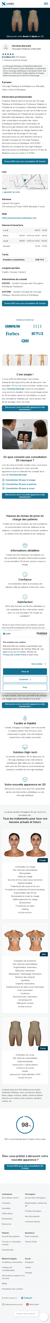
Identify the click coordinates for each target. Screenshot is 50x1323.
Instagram (29, 1262)
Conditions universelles (12, 1262)
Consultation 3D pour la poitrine (21, 484)
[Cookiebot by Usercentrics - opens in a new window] (36, 633)
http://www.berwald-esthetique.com (19, 218)
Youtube (28, 1273)
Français (28, 1298)
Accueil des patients (11, 1236)
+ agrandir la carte (11, 192)
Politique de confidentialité (8, 1268)
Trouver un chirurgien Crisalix (11, 1243)
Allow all (25, 671)
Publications (7, 1213)
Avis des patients (32, 1216)
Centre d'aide (31, 1242)
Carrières (6, 1203)
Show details (36, 664)
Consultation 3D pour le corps (20, 488)
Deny (25, 687)
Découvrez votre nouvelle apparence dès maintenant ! (25, 408)
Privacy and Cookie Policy (14, 655)
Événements (7, 1219)
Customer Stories (32, 1222)
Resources (6, 1224)
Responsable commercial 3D (36, 1204)
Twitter (28, 1267)
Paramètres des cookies (12, 1289)
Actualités (6, 1208)
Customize (23, 679)
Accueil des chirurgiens (35, 1198)
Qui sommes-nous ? (10, 1198)
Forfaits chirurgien (33, 1211)
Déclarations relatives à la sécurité (13, 1277)
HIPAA (4, 1284)
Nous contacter (31, 1236)
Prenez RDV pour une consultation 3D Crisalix (25, 161)
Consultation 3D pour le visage (20, 480)
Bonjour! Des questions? (26, 1314)
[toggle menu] (46, 3)
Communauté (7, 1250)
